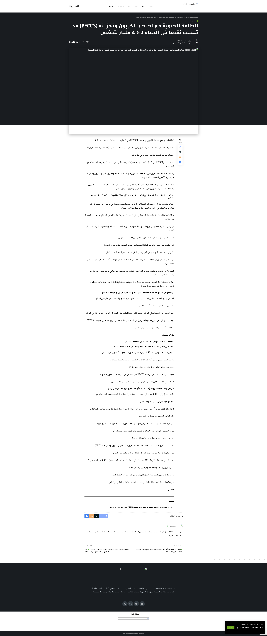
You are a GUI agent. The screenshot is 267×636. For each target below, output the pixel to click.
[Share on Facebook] (80, 42)
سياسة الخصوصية (256, 627)
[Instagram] (130, 603)
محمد (189, 40)
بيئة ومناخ (193, 21)
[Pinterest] (125, 603)
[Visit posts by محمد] (180, 526)
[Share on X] (76, 42)
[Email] (73, 42)
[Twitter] (136, 603)
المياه (125, 507)
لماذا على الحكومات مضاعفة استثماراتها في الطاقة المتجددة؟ (143, 347)
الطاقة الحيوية (162, 507)
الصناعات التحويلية (138, 174)
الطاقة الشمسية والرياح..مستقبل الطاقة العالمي (149, 342)
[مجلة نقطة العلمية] (189, 6)
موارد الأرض (112, 507)
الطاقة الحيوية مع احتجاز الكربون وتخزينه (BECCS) (143, 507)
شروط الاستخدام (243, 627)
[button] (230, 627)
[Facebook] (142, 603)
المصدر (171, 490)
